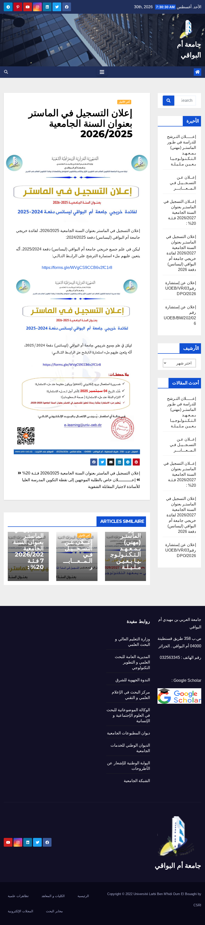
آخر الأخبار (124, 102)
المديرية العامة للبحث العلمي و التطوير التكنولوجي (132, 662)
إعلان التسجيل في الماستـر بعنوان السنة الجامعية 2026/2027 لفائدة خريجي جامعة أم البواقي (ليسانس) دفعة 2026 (181, 253)
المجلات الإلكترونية (20, 911)
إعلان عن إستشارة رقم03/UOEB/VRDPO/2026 (180, 288)
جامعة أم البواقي (178, 865)
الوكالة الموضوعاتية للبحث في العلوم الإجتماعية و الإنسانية (128, 715)
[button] (6, 72)
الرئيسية (83, 896)
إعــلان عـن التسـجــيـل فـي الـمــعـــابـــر (183, 182)
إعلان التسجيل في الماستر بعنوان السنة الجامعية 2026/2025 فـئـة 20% (80, 473)
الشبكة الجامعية (137, 781)
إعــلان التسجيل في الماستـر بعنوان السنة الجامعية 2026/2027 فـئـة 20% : (180, 212)
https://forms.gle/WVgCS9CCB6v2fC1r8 (77, 267)
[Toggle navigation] (102, 72)
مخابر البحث (54, 911)
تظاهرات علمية (18, 896)
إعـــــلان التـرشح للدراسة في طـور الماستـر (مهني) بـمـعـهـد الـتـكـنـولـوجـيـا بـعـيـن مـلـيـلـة (125, 539)
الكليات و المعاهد (53, 896)
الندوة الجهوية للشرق (133, 680)
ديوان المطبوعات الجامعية (128, 733)
